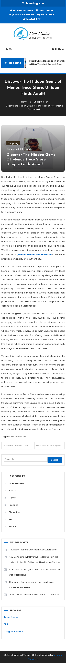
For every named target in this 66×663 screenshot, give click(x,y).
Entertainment (16, 483)
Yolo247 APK (33, 19)
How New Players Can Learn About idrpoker (33, 549)
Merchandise (18, 436)
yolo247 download (23, 14)
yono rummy (45, 10)
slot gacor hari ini (13, 631)
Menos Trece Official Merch (35, 254)
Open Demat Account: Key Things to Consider (34, 594)
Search (56, 49)
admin (29, 149)
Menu (9, 49)
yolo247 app (46, 14)
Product (13, 505)
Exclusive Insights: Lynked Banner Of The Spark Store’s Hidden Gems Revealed (50, 445)
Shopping (13, 143)
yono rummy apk (23, 10)
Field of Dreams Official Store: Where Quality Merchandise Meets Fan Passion (19, 445)
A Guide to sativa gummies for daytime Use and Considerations (35, 572)
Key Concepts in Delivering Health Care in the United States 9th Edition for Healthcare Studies (34, 559)
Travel (12, 526)
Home (12, 497)
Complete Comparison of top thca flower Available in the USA (31, 584)
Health (12, 490)
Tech (11, 519)
